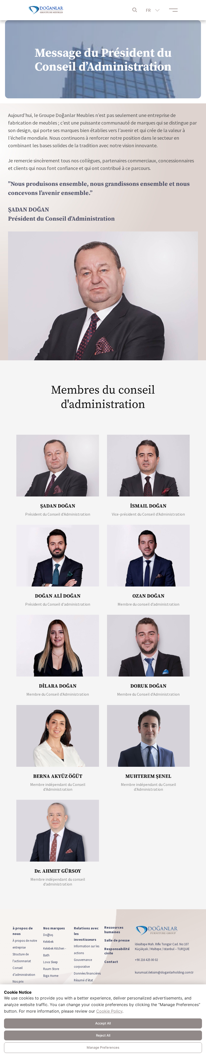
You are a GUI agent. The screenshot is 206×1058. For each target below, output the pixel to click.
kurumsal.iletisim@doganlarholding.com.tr (164, 972)
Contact (111, 962)
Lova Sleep (50, 962)
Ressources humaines (113, 929)
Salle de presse (117, 940)
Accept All (103, 1023)
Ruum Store (51, 969)
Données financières (87, 974)
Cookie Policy (109, 1011)
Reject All (103, 1035)
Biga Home (50, 976)
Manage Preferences (103, 1047)
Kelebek (48, 942)
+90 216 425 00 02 (146, 960)
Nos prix (18, 981)
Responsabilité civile (117, 951)
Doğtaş (48, 935)
